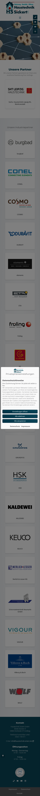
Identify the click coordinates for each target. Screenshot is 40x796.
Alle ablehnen (20, 416)
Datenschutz (15, 426)
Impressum (25, 426)
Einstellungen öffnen (20, 412)
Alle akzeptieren (20, 421)
